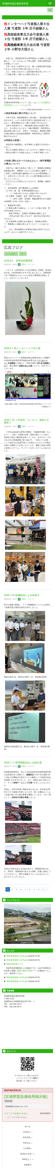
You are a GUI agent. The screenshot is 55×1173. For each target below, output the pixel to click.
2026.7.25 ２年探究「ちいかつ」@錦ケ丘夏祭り (26, 421)
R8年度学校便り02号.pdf (16, 977)
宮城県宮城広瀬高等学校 (15, 3)
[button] (7, 924)
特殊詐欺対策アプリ (14, 964)
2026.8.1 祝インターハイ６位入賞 (22, 348)
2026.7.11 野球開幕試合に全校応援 (23, 762)
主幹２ (24, 264)
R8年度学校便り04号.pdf (16, 956)
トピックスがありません (16, 1113)
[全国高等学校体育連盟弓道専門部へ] (27, 385)
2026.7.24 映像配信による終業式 (21, 595)
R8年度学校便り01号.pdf (16, 981)
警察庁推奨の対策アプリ (27, 970)
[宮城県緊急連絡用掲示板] (25, 1096)
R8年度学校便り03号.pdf (16, 960)
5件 (22, 253)
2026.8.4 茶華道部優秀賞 (18, 260)
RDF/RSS (8, 1101)
